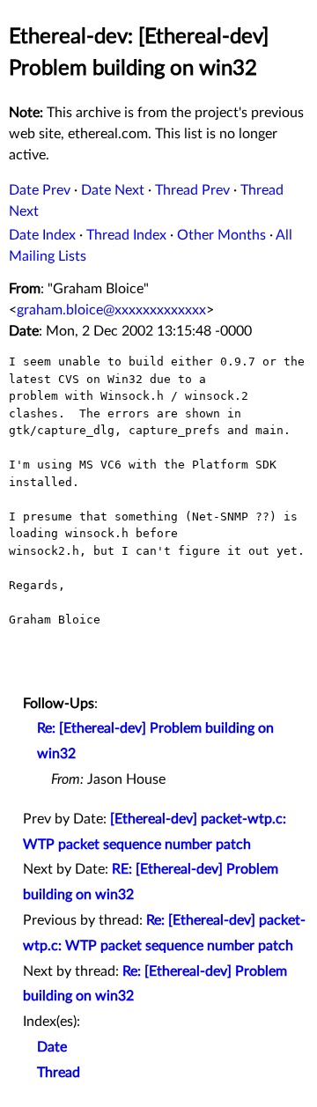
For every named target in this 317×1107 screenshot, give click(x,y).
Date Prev (39, 190)
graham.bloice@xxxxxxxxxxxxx (111, 310)
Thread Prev (192, 190)
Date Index (42, 235)
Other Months (221, 235)
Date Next (112, 190)
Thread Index (126, 235)
